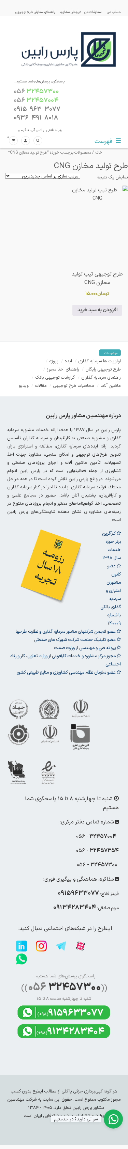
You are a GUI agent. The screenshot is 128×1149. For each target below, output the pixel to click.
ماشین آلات (110, 385)
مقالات (41, 385)
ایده (68, 361)
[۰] (13, 141)
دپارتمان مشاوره (70, 11)
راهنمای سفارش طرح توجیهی (35, 11)
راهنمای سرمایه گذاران (101, 377)
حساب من (114, 11)
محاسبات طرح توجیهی (73, 385)
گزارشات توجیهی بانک (55, 377)
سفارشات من (92, 11)
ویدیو (24, 385)
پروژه (53, 361)
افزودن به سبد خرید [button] (97, 310)
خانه (98, 152)
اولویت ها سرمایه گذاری (99, 361)
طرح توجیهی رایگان (103, 369)
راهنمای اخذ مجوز (63, 369)
